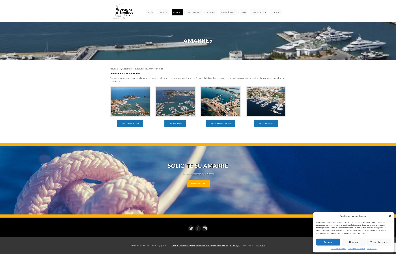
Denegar (354, 242)
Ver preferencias (379, 242)
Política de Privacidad (200, 245)
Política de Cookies (219, 245)
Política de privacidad (356, 249)
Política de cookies (338, 249)
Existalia (261, 245)
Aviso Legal (372, 249)
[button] (389, 216)
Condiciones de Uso (180, 245)
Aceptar (328, 242)
